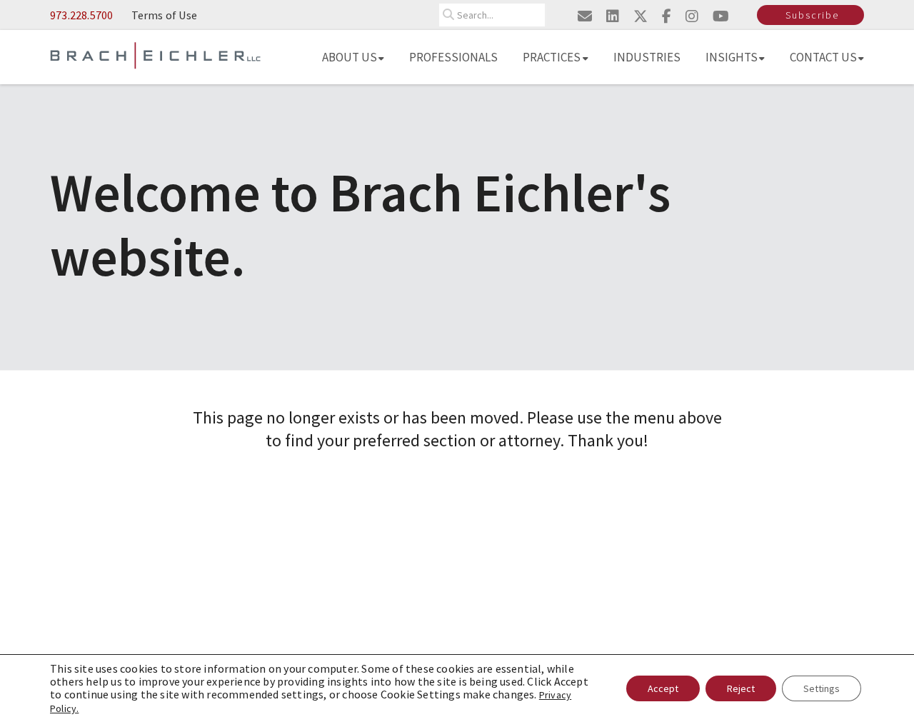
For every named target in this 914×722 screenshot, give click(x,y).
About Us (349, 57)
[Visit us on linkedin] (612, 16)
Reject (741, 688)
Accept (663, 688)
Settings (821, 688)
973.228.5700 (81, 15)
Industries (647, 57)
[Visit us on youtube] (721, 16)
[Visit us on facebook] (666, 16)
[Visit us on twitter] (640, 16)
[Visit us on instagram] (692, 16)
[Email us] (585, 16)
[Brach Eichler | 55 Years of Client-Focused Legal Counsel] (155, 54)
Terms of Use (164, 15)
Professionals (453, 57)
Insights (731, 57)
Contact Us (823, 57)
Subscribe (812, 15)
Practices (552, 57)
